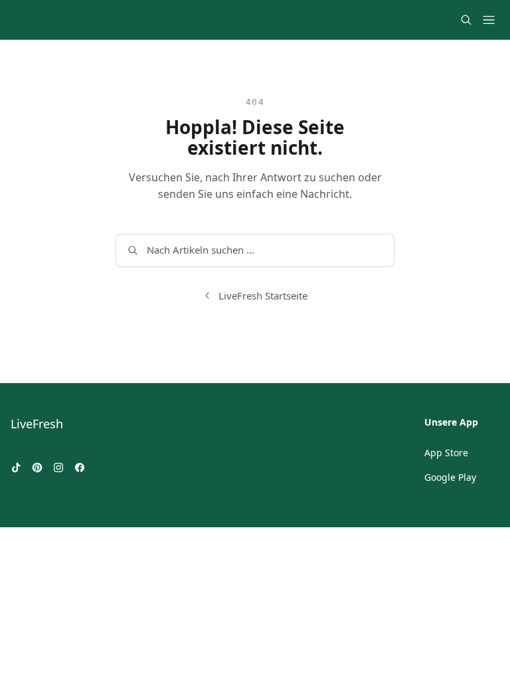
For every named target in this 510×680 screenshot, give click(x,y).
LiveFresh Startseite (262, 295)
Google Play (450, 477)
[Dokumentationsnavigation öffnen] (488, 20)
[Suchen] (466, 20)
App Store (446, 452)
